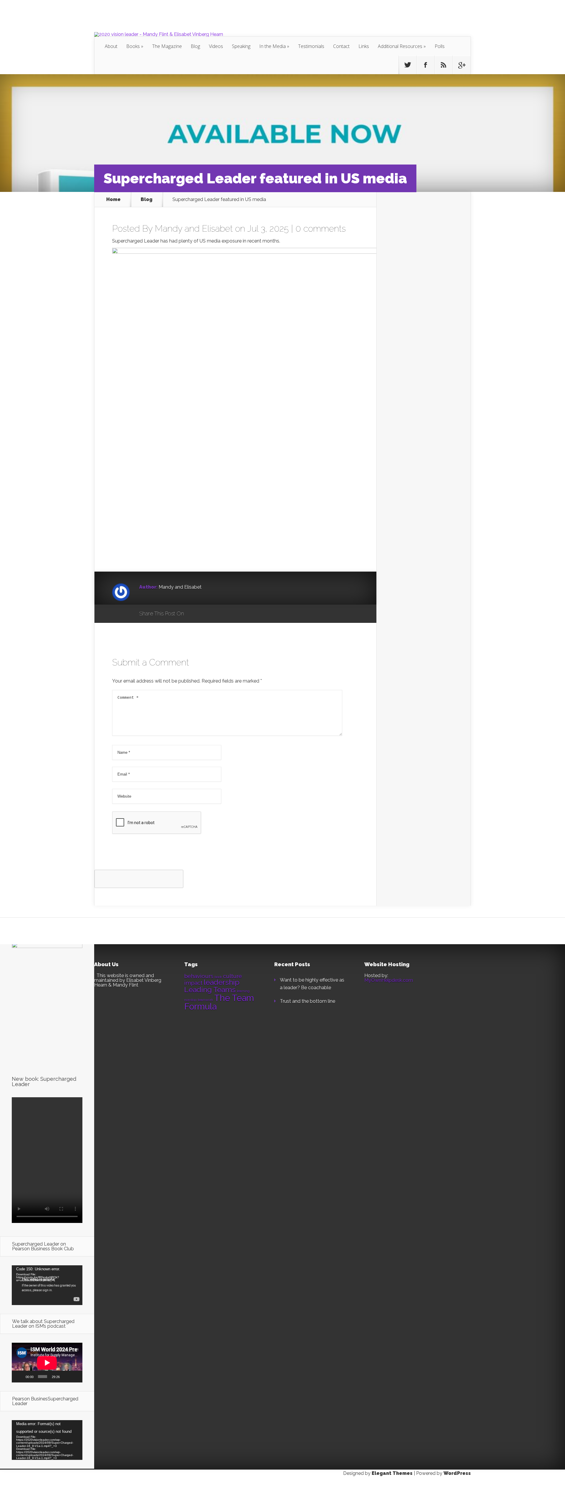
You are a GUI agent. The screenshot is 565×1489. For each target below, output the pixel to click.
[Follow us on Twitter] (407, 65)
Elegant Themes (392, 1473)
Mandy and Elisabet (194, 228)
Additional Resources (400, 46)
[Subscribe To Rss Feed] (443, 65)
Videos (216, 46)
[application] (47, 1285)
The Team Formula (219, 1002)
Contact (341, 46)
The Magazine (167, 46)
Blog (195, 46)
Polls (440, 46)
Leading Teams (210, 989)
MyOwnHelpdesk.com (388, 980)
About (111, 46)
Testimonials (311, 46)
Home (113, 199)
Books (133, 46)
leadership (222, 982)
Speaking (241, 46)
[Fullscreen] (75, 1377)
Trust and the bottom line (307, 1001)
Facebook (205, 614)
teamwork (205, 1000)
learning (243, 991)
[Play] (19, 1377)
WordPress (457, 1473)
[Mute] (66, 1377)
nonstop (190, 1000)
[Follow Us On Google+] (461, 65)
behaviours (198, 976)
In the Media (272, 46)
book (218, 977)
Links (363, 46)
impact (193, 983)
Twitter (216, 614)
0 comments (320, 228)
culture (232, 976)
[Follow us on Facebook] (425, 65)
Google (194, 614)
